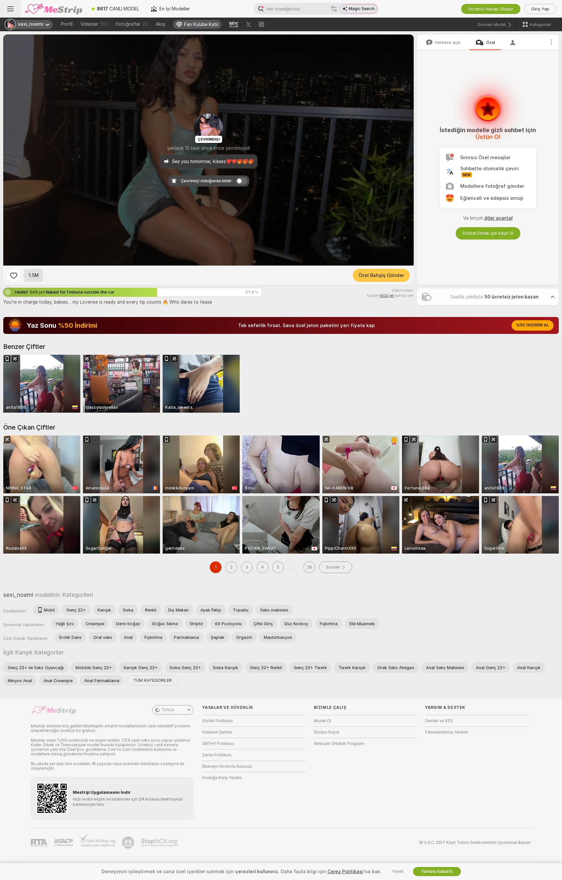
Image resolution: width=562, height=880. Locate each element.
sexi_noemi (18, 594)
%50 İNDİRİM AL (532, 325)
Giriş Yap (540, 9)
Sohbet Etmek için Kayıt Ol (488, 233)
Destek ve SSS (439, 721)
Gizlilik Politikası (217, 721)
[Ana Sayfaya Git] (53, 9)
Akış (160, 24)
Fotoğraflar (131, 24)
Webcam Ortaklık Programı (339, 743)
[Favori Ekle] (13, 275)
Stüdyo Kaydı (326, 732)
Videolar (94, 24)
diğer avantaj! (498, 218)
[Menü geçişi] (10, 9)
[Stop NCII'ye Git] (160, 842)
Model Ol (322, 721)
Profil (66, 24)
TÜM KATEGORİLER (152, 680)
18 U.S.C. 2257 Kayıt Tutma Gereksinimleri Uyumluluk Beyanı (475, 842)
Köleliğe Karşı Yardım (222, 778)
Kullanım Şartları (217, 732)
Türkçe (167, 710)
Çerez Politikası (217, 755)
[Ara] (334, 8)
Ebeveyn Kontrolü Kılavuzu (227, 766)
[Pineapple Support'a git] (129, 842)
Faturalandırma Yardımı (446, 732)
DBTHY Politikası (218, 743)
